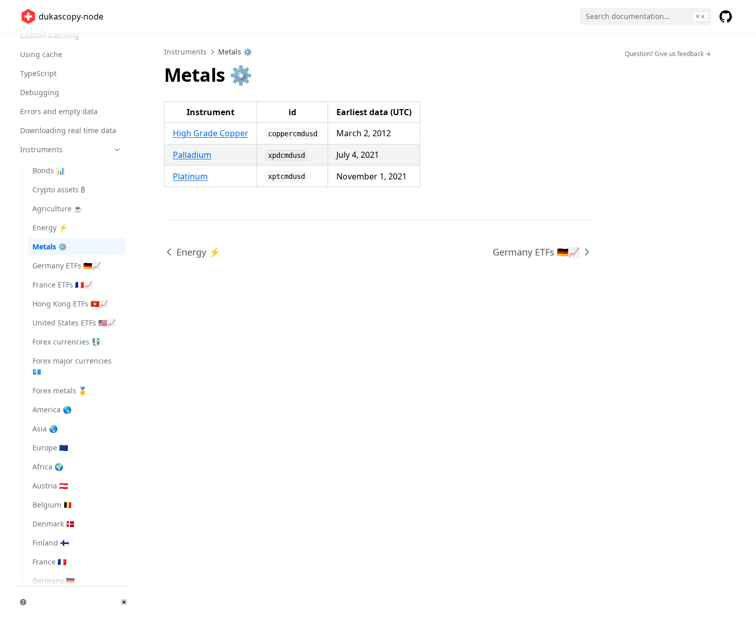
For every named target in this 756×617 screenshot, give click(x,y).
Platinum (190, 176)
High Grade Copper (210, 133)
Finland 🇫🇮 (50, 543)
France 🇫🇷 (49, 562)
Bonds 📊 (48, 170)
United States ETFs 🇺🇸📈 (74, 323)
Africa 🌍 (47, 466)
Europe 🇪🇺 (50, 447)
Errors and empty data (59, 111)
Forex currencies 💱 (66, 342)
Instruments (41, 149)
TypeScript (38, 73)
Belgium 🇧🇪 (52, 505)
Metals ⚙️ (49, 246)
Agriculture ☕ (57, 208)
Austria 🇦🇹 (50, 486)
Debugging (39, 92)
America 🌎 (51, 409)
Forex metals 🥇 (59, 390)
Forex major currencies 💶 (72, 366)
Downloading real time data (68, 130)
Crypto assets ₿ (58, 189)
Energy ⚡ (49, 227)
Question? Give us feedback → (668, 53)
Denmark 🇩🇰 (53, 524)
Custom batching (49, 35)
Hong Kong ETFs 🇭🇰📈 (70, 303)
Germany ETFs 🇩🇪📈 (66, 265)
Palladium (192, 154)
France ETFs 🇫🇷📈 (62, 284)
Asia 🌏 (45, 428)
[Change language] (64, 602)
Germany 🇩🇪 (53, 581)
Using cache (41, 54)
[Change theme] (124, 602)
